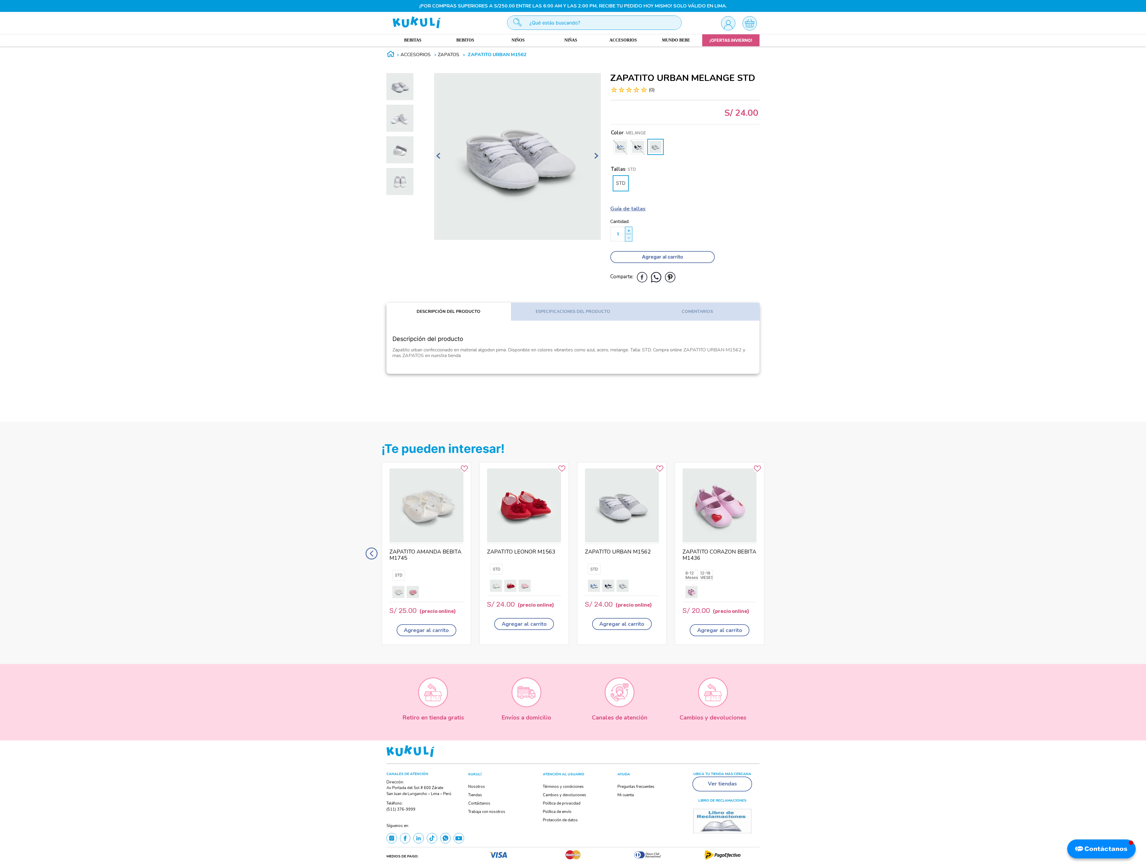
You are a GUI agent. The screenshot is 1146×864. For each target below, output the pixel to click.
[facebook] (642, 277)
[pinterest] (670, 277)
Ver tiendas (722, 783)
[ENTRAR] (727, 23)
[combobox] (594, 23)
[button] (620, 183)
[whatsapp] (656, 277)
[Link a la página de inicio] (391, 55)
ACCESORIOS (416, 54)
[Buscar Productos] (514, 23)
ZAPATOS (448, 54)
